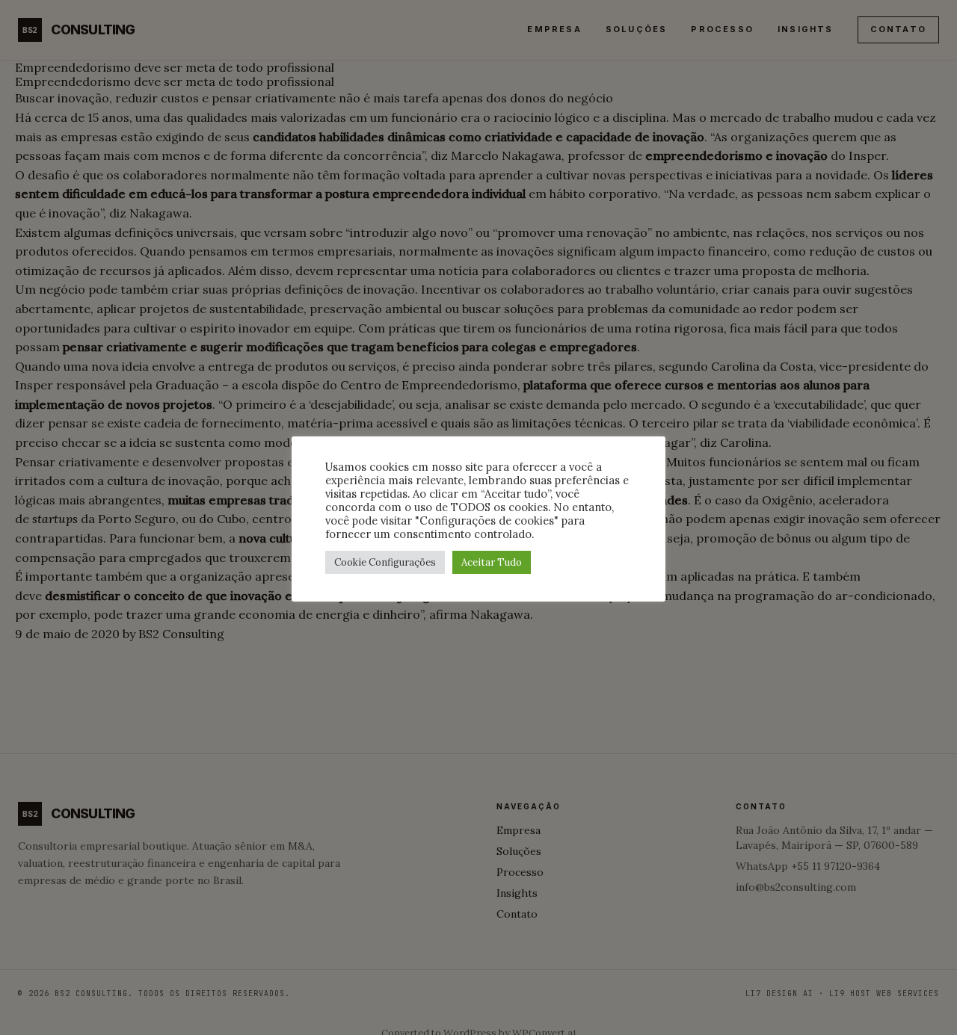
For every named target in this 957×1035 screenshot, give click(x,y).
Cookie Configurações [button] (385, 562)
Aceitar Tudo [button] (491, 562)
